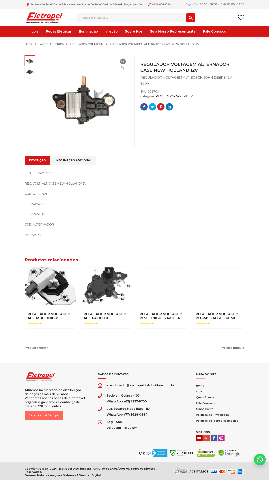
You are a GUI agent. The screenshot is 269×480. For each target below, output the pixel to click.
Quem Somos (205, 397)
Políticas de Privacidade (212, 415)
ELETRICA (57, 44)
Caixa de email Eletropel (44, 415)
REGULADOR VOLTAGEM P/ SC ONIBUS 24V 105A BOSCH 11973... (161, 318)
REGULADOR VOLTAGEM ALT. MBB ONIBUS (49, 316)
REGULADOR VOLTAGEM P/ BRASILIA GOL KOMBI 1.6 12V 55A (217, 318)
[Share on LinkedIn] (169, 106)
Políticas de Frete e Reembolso (217, 420)
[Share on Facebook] (144, 106)
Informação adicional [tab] (73, 160)
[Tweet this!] (152, 106)
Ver (50, 286)
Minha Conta (204, 409)
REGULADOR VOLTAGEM (87, 44)
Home (29, 44)
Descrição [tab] (37, 160)
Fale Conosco (205, 403)
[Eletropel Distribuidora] (44, 17)
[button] (123, 61)
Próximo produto (232, 347)
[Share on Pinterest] (161, 106)
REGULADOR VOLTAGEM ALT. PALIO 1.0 (105, 316)
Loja (41, 44)
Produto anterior (36, 347)
